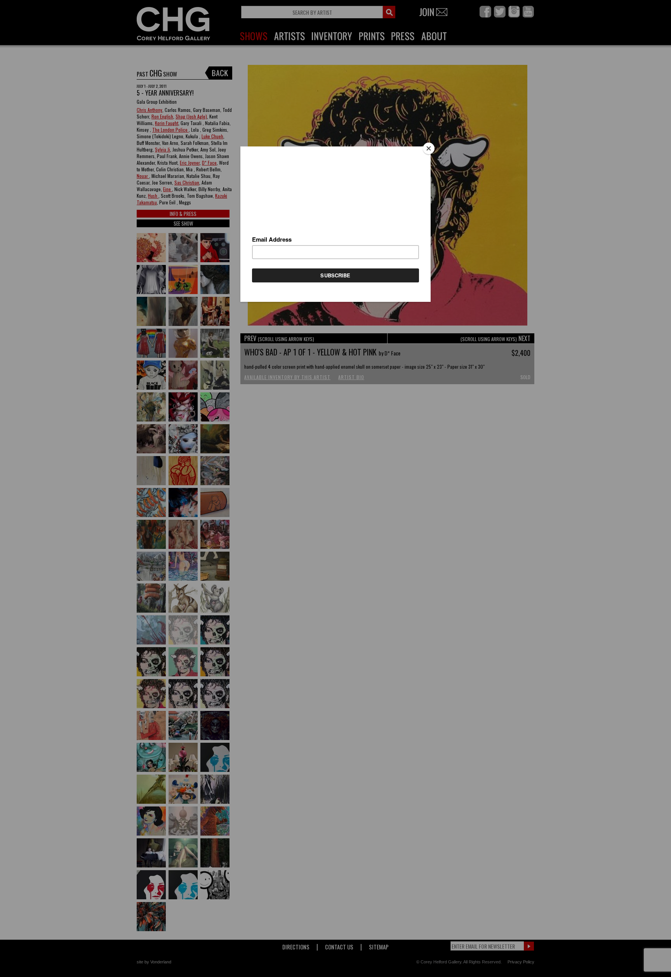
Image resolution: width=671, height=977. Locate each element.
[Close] (429, 148)
